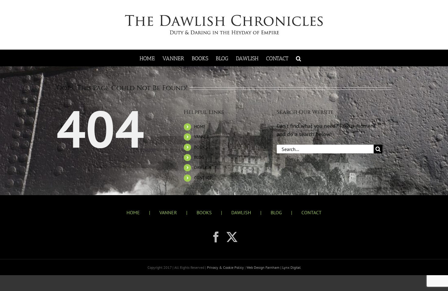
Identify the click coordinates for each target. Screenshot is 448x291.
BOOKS (201, 147)
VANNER (201, 136)
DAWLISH (202, 167)
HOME (200, 126)
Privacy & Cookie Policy (226, 267)
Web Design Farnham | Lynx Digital (273, 267)
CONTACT (203, 178)
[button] (298, 58)
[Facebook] (216, 237)
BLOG (199, 157)
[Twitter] (231, 237)
